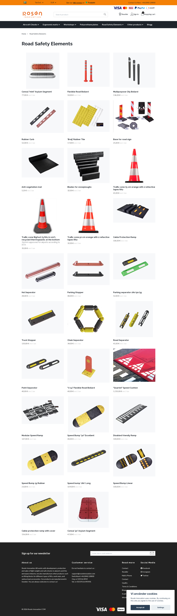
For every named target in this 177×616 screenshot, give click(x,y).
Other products (134, 24)
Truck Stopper (29, 340)
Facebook (146, 568)
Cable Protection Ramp (124, 237)
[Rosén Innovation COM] (32, 14)
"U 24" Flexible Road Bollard (81, 388)
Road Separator (121, 340)
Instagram (146, 572)
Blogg (149, 24)
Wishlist (125, 597)
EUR (52, 2)
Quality (125, 583)
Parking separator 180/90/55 (127, 292)
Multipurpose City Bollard (125, 92)
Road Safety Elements (112, 24)
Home (24, 34)
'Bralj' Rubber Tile (76, 139)
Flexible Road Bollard (78, 92)
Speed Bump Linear (123, 483)
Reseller (125, 572)
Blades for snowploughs (79, 187)
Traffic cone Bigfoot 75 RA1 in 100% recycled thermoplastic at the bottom (41, 241)
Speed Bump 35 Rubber (33, 483)
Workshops (69, 24)
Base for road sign (122, 139)
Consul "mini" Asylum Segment (37, 92)
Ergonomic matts (50, 24)
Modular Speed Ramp (32, 435)
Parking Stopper (75, 292)
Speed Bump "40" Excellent (80, 435)
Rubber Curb (28, 139)
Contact (125, 568)
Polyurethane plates (89, 24)
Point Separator (29, 388)
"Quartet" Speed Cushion (125, 388)
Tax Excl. (38, 2)
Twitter (145, 575)
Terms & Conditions (129, 586)
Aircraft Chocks (30, 24)
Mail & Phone (127, 575)
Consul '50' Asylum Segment (81, 531)
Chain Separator (75, 340)
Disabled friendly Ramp (124, 435)
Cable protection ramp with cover (38, 531)
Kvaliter (125, 594)
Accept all (140, 607)
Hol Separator (29, 292)
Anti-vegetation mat (32, 187)
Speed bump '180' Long (79, 483)
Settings (160, 607)
